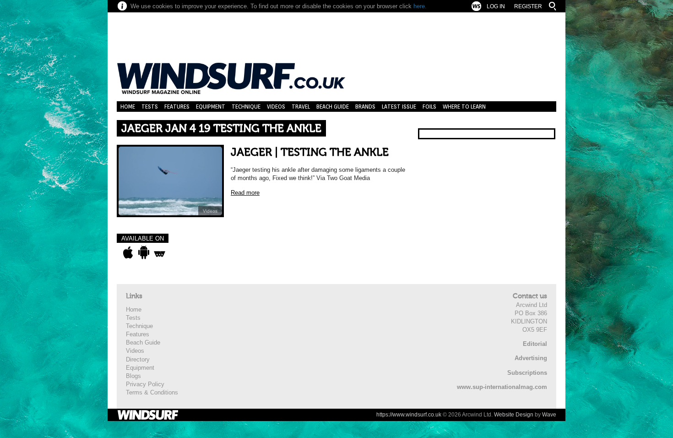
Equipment (210, 106)
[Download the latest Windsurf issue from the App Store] (128, 252)
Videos (276, 106)
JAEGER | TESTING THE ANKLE (310, 152)
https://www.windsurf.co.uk (408, 414)
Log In (496, 6)
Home (127, 106)
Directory (138, 359)
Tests (149, 106)
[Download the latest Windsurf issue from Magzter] (159, 252)
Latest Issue (399, 106)
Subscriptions (527, 372)
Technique (246, 106)
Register (528, 6)
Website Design (513, 414)
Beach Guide (332, 106)
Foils (429, 106)
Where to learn (464, 106)
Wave (549, 414)
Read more (245, 192)
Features (177, 106)
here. (420, 6)
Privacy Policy (145, 384)
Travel (301, 106)
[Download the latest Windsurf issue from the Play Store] (143, 252)
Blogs (133, 375)
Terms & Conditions (152, 392)
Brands (365, 106)
